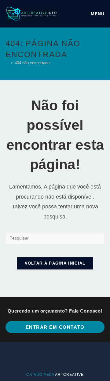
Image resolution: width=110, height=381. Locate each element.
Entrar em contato (55, 327)
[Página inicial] (7, 62)
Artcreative (69, 374)
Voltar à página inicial (55, 263)
